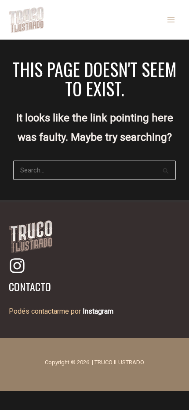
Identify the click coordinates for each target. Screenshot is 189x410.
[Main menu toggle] (171, 20)
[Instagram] (17, 265)
